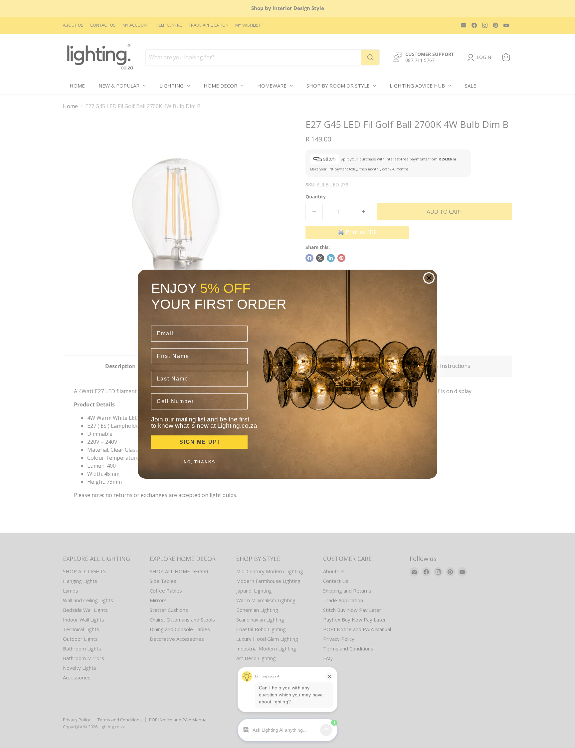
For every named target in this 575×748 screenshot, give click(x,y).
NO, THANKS (199, 462)
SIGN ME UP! (199, 442)
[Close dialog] (429, 278)
